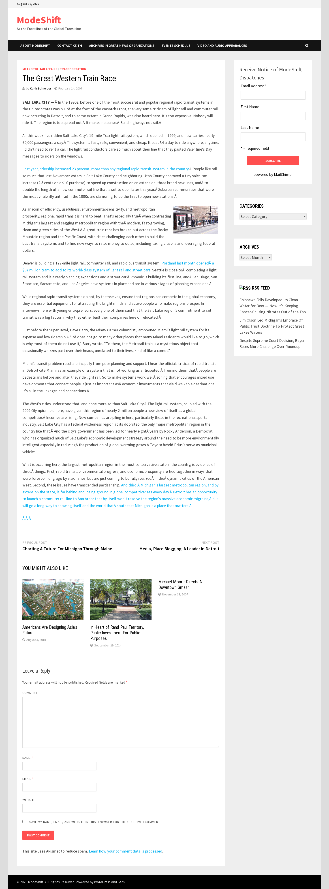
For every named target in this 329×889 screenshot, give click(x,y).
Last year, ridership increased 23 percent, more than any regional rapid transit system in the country (105, 168)
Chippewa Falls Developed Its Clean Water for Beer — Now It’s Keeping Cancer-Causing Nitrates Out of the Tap (272, 305)
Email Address (253, 85)
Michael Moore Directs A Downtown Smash (180, 584)
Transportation (73, 69)
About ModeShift (35, 45)
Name (27, 758)
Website (29, 800)
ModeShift (39, 20)
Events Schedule (176, 45)
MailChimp (282, 174)
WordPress (102, 882)
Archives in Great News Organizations (121, 45)
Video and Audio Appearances (222, 45)
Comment (30, 693)
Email (28, 779)
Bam (121, 882)
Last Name (250, 127)
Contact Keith (69, 45)
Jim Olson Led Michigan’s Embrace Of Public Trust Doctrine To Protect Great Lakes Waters (271, 326)
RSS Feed (261, 288)
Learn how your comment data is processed (125, 851)
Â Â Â (27, 518)
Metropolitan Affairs (39, 69)
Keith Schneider (40, 88)
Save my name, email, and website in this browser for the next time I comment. (95, 822)
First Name (250, 106)
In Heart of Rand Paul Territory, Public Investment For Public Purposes (117, 633)
